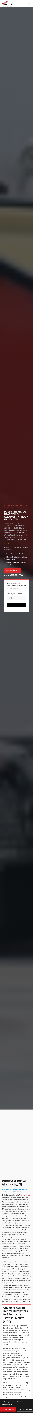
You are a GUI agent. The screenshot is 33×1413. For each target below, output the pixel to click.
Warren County (25, 1195)
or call (13, 575)
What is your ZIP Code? (14, 594)
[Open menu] (29, 3)
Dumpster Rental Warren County (16, 1189)
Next (16, 605)
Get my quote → (12, 570)
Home (3, 1189)
